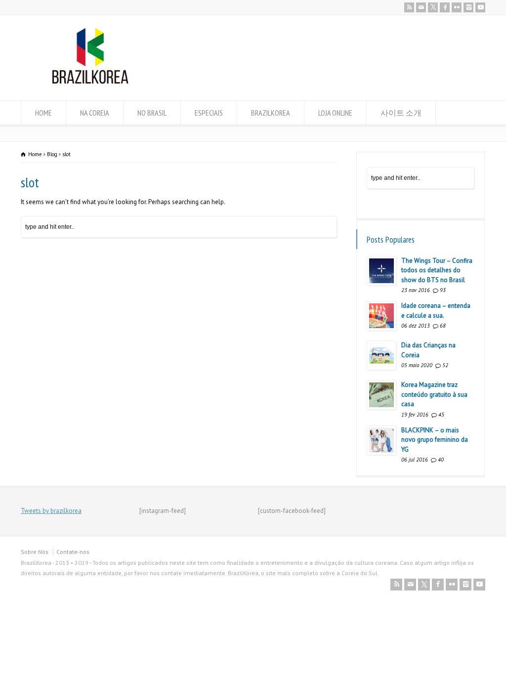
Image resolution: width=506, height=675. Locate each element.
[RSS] (409, 7)
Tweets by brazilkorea (51, 510)
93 (443, 290)
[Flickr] (457, 7)
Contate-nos (72, 551)
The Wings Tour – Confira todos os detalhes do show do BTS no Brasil (436, 270)
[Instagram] (468, 7)
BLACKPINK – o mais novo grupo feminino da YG (434, 440)
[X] (433, 7)
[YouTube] (480, 7)
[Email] (421, 7)
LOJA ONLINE (335, 113)
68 (443, 325)
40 (441, 459)
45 (441, 414)
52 (445, 365)
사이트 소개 (401, 113)
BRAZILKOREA (270, 113)
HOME (43, 113)
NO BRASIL (152, 113)
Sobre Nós (34, 551)
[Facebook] (445, 7)
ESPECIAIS (209, 113)
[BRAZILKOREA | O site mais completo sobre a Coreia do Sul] (90, 82)
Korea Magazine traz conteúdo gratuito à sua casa (434, 394)
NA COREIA (94, 113)
